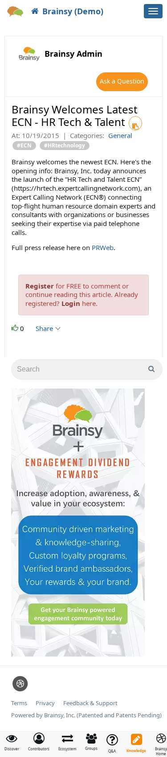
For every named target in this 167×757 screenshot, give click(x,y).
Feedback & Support (90, 703)
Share (45, 328)
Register (39, 285)
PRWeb (103, 247)
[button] (39, 742)
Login (70, 303)
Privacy (45, 703)
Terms (19, 703)
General (120, 135)
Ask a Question (122, 81)
